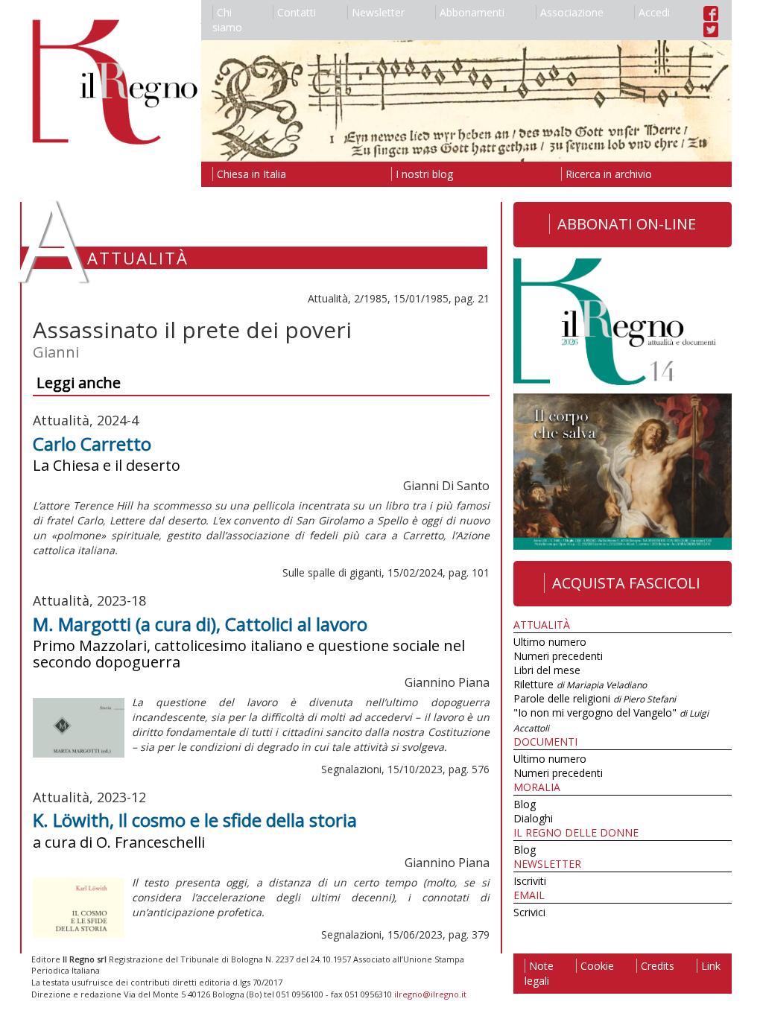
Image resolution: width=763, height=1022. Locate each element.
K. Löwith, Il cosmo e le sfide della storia (195, 819)
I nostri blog (424, 174)
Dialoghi (533, 818)
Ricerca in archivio (609, 174)
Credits (657, 966)
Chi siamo (227, 19)
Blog (524, 804)
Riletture (580, 684)
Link (711, 966)
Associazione (572, 12)
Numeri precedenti (558, 656)
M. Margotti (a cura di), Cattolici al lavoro (200, 624)
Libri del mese (546, 670)
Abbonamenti (472, 12)
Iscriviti (529, 881)
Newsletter (378, 12)
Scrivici (529, 912)
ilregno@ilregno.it (430, 994)
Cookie (597, 966)
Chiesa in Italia (251, 174)
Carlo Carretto (92, 443)
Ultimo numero (549, 642)
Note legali (539, 973)
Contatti (296, 12)
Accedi (654, 12)
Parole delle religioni (594, 698)
